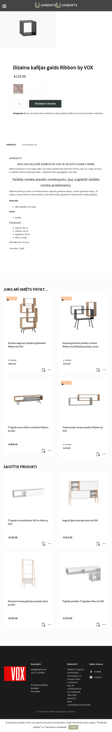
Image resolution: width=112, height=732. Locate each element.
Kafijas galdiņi (61, 113)
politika (39, 685)
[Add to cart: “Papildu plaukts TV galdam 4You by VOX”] (98, 624)
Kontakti (35, 688)
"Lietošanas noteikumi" (55, 727)
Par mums (35, 691)
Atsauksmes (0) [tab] (29, 144)
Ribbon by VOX (75, 113)
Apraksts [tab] (11, 144)
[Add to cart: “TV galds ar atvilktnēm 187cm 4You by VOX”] (44, 544)
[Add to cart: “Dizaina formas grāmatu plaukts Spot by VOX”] (44, 624)
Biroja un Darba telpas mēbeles (38, 113)
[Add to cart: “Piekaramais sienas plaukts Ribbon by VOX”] (98, 454)
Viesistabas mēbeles (93, 113)
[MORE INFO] (49, 370)
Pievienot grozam (45, 104)
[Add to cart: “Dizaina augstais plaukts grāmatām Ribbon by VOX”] (44, 370)
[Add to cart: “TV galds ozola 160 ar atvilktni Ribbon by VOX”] (44, 450)
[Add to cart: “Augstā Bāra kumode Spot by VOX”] (98, 544)
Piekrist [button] (73, 727)
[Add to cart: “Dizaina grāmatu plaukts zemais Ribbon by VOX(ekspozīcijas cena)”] (98, 370)
